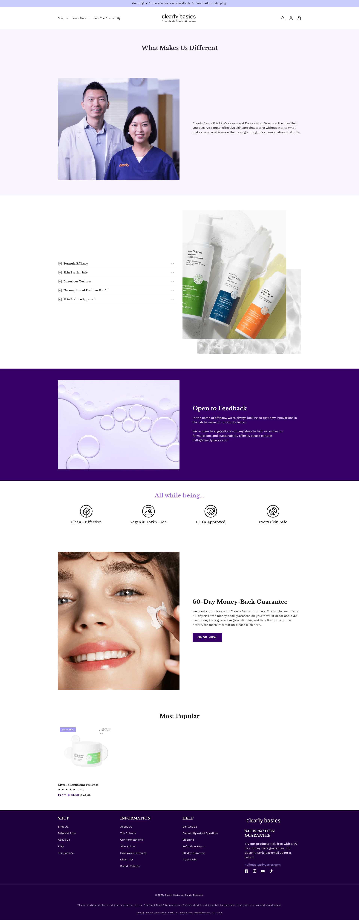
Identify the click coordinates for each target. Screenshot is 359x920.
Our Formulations (131, 839)
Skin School (127, 846)
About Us (64, 839)
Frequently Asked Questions (200, 833)
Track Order (190, 859)
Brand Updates (129, 866)
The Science (66, 852)
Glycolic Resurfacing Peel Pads (78, 784)
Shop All (63, 826)
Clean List (126, 859)
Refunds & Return (193, 846)
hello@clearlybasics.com (263, 864)
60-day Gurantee (193, 852)
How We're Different (133, 852)
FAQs (61, 846)
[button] (283, 18)
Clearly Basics (173, 895)
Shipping (188, 839)
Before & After (67, 833)
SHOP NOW (207, 637)
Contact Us (189, 826)
